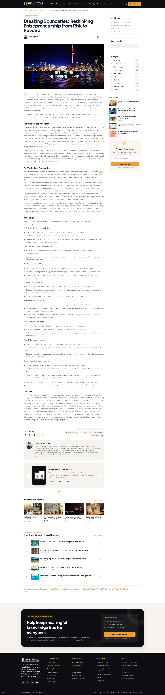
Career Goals (101, 680)
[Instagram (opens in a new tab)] (27, 682)
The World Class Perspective (121, 25)
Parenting (92, 4)
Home (25, 10)
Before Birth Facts (102, 662)
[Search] (136, 45)
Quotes (84, 4)
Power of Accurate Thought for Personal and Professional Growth (106, 589)
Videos (106, 4)
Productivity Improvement (55, 682)
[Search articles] (126, 4)
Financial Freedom (128, 675)
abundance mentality (84, 429)
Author (95, 692)
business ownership (86, 432)
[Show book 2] (64, 491)
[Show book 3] (69, 491)
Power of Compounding (129, 662)
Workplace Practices (53, 665)
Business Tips (51, 662)
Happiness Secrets (78, 678)
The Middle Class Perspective (121, 22)
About (112, 4)
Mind (52, 4)
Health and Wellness (103, 665)
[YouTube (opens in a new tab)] (37, 682)
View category (98, 535)
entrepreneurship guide (97, 435)
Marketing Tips (51, 669)
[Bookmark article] (98, 37)
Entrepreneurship (43, 10)
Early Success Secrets (104, 674)
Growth (65, 4)
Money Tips (125, 672)
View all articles (40, 457)
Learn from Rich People (129, 665)
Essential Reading (74, 4)
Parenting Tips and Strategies (106, 669)
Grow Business (33, 10)
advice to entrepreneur (72, 432)
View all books (91, 469)
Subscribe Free (125, 164)
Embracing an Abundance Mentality (37, 361)
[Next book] (99, 475)
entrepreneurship (98, 432)
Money (58, 4)
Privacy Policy (115, 692)
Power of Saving (127, 669)
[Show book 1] (59, 491)
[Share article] (102, 37)
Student (99, 4)
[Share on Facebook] (25, 435)
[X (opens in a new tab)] (32, 682)
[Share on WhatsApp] (38, 435)
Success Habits (76, 672)
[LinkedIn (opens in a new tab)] (23, 682)
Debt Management (128, 678)
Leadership (50, 678)
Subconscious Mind (78, 662)
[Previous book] (28, 475)
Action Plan (116, 28)
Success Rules (51, 675)
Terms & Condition (126, 692)
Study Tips (100, 677)
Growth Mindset (77, 665)
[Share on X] (30, 435)
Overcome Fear (77, 669)
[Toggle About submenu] (116, 4)
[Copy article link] (43, 435)
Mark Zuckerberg (78, 117)
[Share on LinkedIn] (34, 435)
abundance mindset (97, 429)
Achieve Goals (76, 675)
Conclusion (116, 31)
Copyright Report (104, 692)
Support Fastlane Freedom (119, 634)
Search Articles (116, 41)
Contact (135, 692)
